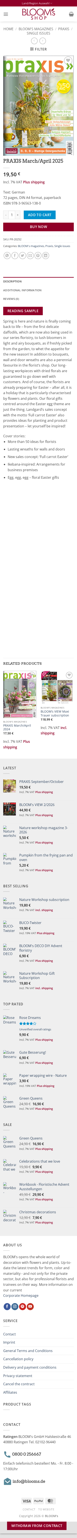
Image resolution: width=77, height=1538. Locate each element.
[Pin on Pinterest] (37, 255)
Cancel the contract (19, 1384)
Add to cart (40, 215)
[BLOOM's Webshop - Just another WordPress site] (38, 14)
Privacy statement (17, 1375)
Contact (9, 1334)
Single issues (38, 33)
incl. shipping (44, 910)
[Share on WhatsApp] (7, 255)
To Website (46, 1509)
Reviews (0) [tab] (11, 299)
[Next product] (34, 41)
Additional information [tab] (22, 290)
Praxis (63, 29)
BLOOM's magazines (36, 29)
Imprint (9, 1342)
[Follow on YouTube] (30, 1306)
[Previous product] (42, 41)
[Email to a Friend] (30, 255)
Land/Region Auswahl (35, 3)
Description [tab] (12, 281)
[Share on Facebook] (14, 255)
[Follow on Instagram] (14, 1306)
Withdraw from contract (36, 1525)
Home (8, 29)
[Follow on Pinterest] (22, 1306)
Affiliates (10, 1392)
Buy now (38, 226)
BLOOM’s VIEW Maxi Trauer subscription (55, 713)
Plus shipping (34, 182)
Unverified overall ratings (35, 1029)
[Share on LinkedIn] (45, 255)
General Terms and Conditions (28, 1350)
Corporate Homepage (20, 1295)
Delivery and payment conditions (29, 1367)
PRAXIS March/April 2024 (17, 727)
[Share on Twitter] (22, 255)
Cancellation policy (18, 1359)
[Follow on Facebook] (7, 1306)
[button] (5, 14)
